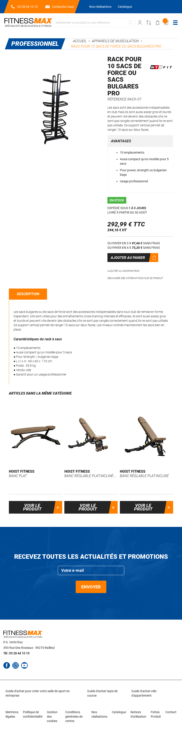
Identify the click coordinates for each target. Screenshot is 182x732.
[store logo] (28, 22)
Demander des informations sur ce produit (135, 278)
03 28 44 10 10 (27, 6)
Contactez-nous (63, 6)
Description (28, 294)
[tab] (28, 294)
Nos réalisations (100, 6)
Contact (170, 712)
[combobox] (93, 22)
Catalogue (125, 6)
